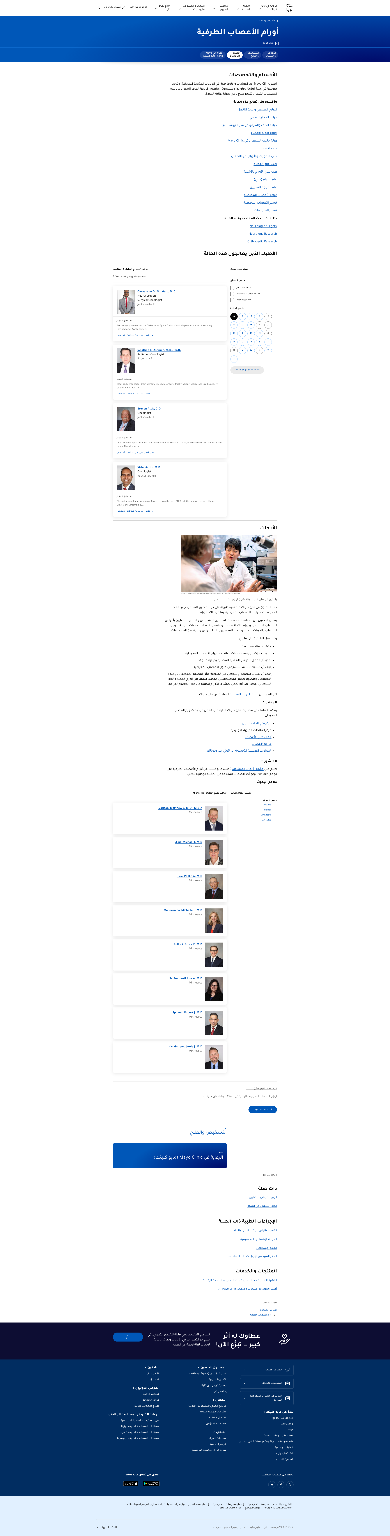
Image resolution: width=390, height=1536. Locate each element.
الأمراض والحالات (266, 21)
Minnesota (266, 815)
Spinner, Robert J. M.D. (186, 1012)
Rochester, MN (243, 300)
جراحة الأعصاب (261, 744)
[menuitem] (270, 55)
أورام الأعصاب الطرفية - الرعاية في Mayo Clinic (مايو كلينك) (240, 1096)
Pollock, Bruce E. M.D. (187, 944)
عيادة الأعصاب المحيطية (260, 195)
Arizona (267, 805)
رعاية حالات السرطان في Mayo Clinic (252, 141)
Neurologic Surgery (263, 226)
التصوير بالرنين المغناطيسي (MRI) (255, 1230)
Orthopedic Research (262, 242)
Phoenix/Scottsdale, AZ (248, 294)
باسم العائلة (237, 308)
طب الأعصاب (268, 148)
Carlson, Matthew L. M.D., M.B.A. (180, 808)
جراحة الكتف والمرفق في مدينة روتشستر (250, 125)
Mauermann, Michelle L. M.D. (182, 910)
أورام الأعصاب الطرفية (238, 33)
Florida (267, 810)
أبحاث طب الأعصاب (258, 737)
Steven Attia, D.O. (149, 409)
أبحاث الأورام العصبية (244, 694)
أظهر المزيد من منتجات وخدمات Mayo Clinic (249, 1289)
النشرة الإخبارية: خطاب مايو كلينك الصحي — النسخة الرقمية (240, 1280)
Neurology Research (263, 234)
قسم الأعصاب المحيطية (260, 203)
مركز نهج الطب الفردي (256, 723)
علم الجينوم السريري (263, 187)
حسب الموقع (237, 280)
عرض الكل (266, 820)
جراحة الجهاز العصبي (263, 117)
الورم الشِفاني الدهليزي (263, 1197)
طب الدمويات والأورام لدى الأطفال (254, 156)
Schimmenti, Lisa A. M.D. (185, 978)
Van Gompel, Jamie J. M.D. (185, 1046)
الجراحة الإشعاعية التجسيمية (258, 1239)
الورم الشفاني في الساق (262, 1206)
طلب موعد (268, 43)
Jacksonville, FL (244, 288)
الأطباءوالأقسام (235, 55)
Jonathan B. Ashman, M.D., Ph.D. (159, 350)
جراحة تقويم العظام (264, 133)
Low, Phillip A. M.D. (189, 876)
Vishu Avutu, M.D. (149, 467)
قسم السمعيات (265, 211)
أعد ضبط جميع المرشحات (247, 370)
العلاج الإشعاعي (266, 1248)
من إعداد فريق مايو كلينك (261, 1088)
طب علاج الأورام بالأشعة (260, 172)
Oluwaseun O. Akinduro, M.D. (157, 291)
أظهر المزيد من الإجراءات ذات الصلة (255, 1256)
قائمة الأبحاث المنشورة (248, 769)
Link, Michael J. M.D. (188, 842)
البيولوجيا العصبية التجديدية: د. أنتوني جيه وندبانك (239, 751)
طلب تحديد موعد (262, 1109)
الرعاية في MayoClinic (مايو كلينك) (213, 55)
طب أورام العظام (265, 164)
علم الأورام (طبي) (265, 180)
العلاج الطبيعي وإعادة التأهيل (257, 110)
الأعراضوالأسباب (270, 55)
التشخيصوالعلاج (253, 55)
